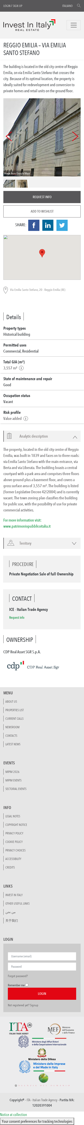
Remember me (16, 985)
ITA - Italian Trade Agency (42, 1100)
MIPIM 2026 (12, 772)
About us (11, 702)
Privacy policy (14, 833)
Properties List (14, 710)
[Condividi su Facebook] (33, 225)
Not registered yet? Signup (23, 1005)
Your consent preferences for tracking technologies (37, 1121)
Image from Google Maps (17, 173)
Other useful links (17, 903)
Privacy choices (15, 850)
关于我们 (11, 921)
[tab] (42, 436)
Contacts (11, 736)
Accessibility (13, 859)
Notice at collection (13, 1114)
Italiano (67, 6)
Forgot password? (18, 976)
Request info (42, 197)
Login (7, 6)
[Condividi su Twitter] (62, 225)
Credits (10, 867)
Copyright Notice (16, 825)
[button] (31, 436)
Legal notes (12, 816)
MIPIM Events (13, 780)
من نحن (10, 912)
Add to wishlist (42, 211)
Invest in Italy (14, 895)
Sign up (17, 6)
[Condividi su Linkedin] (48, 225)
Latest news (12, 744)
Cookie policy (14, 842)
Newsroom (12, 727)
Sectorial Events (15, 789)
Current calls (14, 719)
